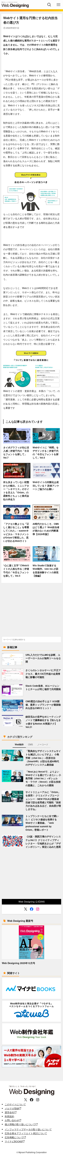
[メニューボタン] (58, 4)
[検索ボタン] (49, 4)
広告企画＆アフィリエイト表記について (26, 1133)
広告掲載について (14, 1137)
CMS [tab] (30, 744)
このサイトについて (15, 1104)
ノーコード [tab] (42, 744)
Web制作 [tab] (19, 744)
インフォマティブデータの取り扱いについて (28, 1129)
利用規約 (9, 1116)
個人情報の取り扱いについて (20, 1124)
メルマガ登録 (12, 1108)
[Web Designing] (15, 4)
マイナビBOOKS (13, 1141)
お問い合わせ (12, 1120)
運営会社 (9, 1112)
